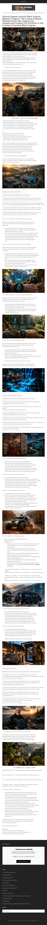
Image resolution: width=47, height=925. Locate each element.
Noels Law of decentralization (8, 893)
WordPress (33, 920)
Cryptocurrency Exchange (7, 877)
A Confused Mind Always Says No (8, 872)
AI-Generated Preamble (6, 875)
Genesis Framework (27, 920)
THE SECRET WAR (5, 901)
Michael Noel (4, 890)
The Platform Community (7, 898)
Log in (38, 920)
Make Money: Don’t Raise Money (8, 885)
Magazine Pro (18, 920)
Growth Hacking (5, 882)
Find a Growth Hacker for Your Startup (9, 880)
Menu (24, 1)
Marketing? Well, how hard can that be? (9, 888)
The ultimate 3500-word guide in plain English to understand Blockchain (16, 903)
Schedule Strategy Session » (23, 861)
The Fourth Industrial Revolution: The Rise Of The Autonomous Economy (16, 895)
